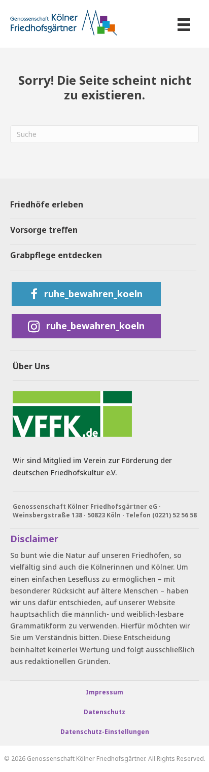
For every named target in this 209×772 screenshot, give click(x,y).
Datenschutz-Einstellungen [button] (104, 731)
